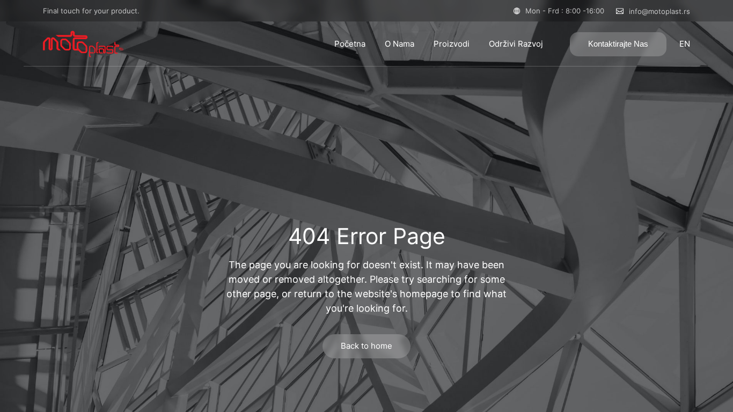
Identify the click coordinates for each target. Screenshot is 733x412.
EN (684, 44)
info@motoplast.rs (659, 11)
